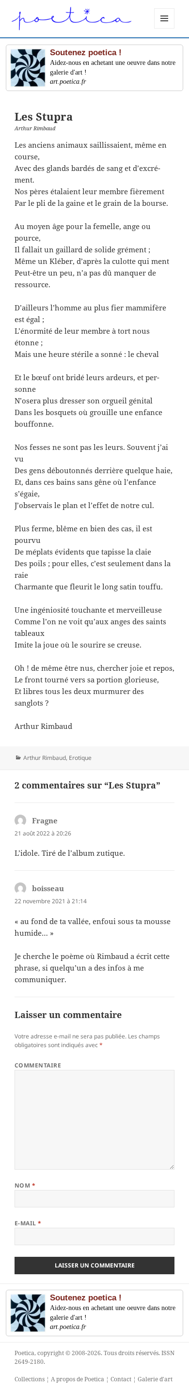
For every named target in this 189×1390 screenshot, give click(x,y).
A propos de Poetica (77, 1379)
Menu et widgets (164, 28)
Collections (30, 1379)
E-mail (28, 1223)
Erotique (80, 758)
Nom (25, 1185)
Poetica (24, 1353)
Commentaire (38, 1065)
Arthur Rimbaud (44, 758)
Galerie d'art (155, 1379)
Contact (120, 1379)
